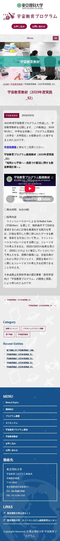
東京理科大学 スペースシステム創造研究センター (32, 520)
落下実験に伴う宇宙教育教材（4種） (21, 350)
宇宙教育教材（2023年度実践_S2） (20, 359)
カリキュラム (12, 423)
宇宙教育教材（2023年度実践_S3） (19, 300)
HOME (6, 84)
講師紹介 (10, 409)
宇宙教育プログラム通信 (17, 430)
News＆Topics (12, 402)
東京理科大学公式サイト (19, 513)
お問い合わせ (38, 26)
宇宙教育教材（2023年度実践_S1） (42, 306)
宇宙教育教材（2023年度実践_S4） (20, 367)
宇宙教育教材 (17, 84)
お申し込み (19, 26)
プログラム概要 (13, 416)
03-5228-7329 (18, 491)
